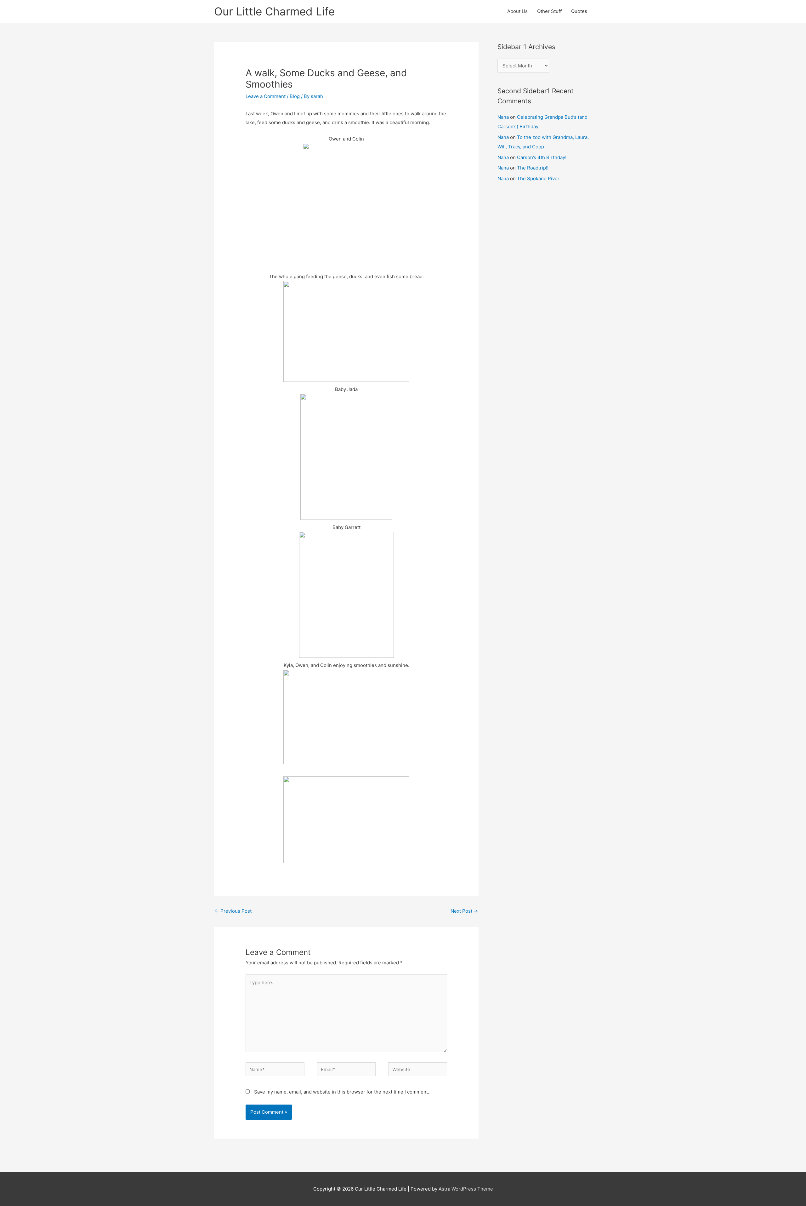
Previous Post (233, 911)
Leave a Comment (266, 96)
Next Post (464, 911)
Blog (295, 96)
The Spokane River (538, 178)
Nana (503, 117)
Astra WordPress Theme (466, 1189)
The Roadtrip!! (532, 168)
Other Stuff (549, 11)
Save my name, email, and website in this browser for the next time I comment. (341, 1092)
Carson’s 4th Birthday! (541, 157)
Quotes (579, 11)
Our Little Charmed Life (274, 11)
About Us (517, 11)
